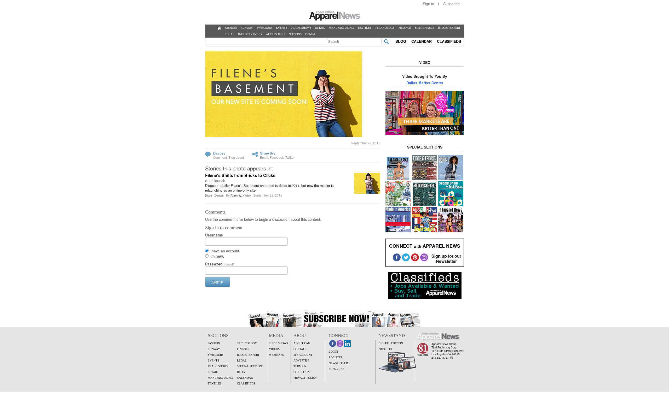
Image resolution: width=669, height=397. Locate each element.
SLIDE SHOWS (278, 343)
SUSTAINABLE (424, 27)
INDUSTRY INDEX (250, 34)
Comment (220, 157)
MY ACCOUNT (303, 354)
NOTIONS (295, 34)
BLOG (400, 41)
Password (220, 263)
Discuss (219, 153)
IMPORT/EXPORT (449, 27)
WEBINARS (276, 354)
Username (214, 235)
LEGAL (229, 34)
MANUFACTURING (341, 27)
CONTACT (300, 349)
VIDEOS (274, 349)
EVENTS (281, 27)
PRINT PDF (385, 349)
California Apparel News (334, 16)
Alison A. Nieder (240, 195)
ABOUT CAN (301, 343)
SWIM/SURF (264, 27)
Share (208, 195)
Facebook (277, 157)
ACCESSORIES (275, 34)
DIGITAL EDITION (390, 343)
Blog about (236, 157)
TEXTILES (364, 27)
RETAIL (320, 27)
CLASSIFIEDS (449, 41)
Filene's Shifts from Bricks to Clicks (240, 175)
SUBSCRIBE (336, 368)
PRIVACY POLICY (305, 377)
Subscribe (451, 3)
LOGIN (333, 351)
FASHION (231, 27)
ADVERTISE (301, 360)
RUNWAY (247, 27)
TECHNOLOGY (385, 27)
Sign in (428, 3)
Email (264, 157)
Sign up (439, 256)
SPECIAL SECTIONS (250, 366)
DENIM (310, 34)
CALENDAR (421, 41)
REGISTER (336, 357)
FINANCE (405, 27)
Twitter (290, 157)
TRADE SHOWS (301, 27)
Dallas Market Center (424, 82)
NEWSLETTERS (339, 363)
